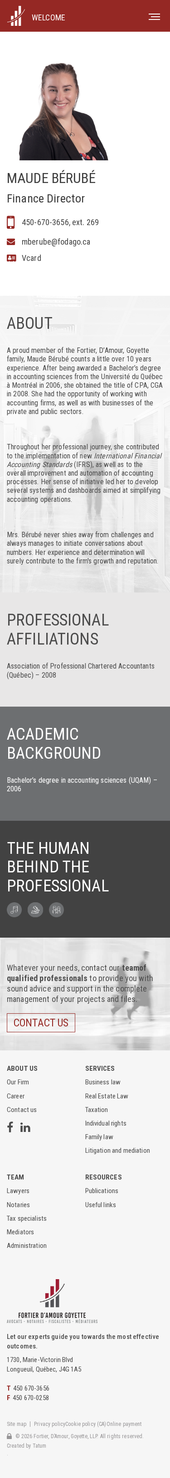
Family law (99, 1137)
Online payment (124, 1424)
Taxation (96, 1110)
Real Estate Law (107, 1096)
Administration (27, 1246)
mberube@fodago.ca (56, 241)
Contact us (41, 1022)
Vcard (31, 258)
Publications (102, 1191)
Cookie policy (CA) (86, 1424)
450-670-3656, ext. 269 (60, 222)
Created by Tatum (26, 1446)
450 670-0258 (31, 1398)
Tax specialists (27, 1218)
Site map (16, 1424)
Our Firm (18, 1082)
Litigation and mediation (117, 1150)
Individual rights (105, 1123)
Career (15, 1096)
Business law (103, 1082)
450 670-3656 (31, 1388)
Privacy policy (49, 1424)
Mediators (20, 1232)
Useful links (101, 1205)
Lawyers (18, 1191)
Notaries (18, 1205)
